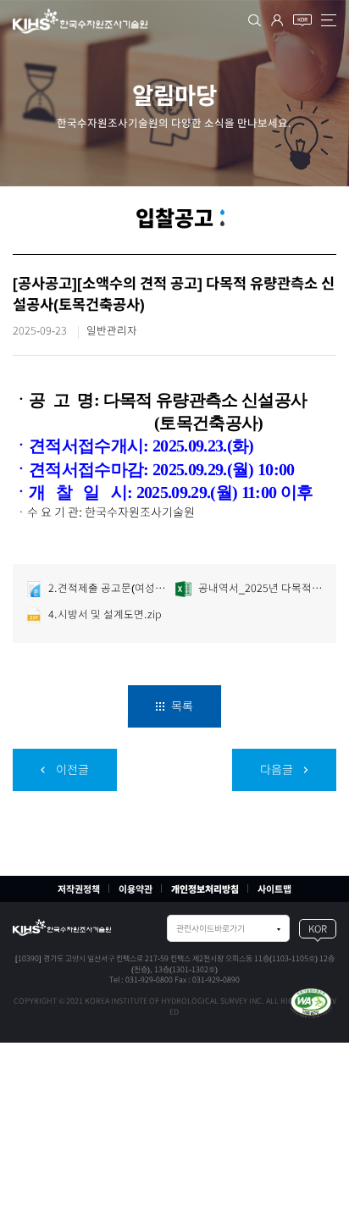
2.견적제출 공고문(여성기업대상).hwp (109, 588)
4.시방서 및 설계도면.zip (104, 614)
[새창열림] (311, 1002)
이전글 (71, 770)
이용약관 (135, 889)
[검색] (254, 20)
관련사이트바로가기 (210, 928)
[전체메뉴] (328, 20)
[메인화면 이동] (62, 927)
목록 (181, 706)
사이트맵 (274, 889)
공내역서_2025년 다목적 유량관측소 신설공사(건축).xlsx (259, 588)
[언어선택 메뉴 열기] (302, 20)
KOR (317, 928)
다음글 (278, 770)
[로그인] (277, 20)
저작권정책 (79, 889)
